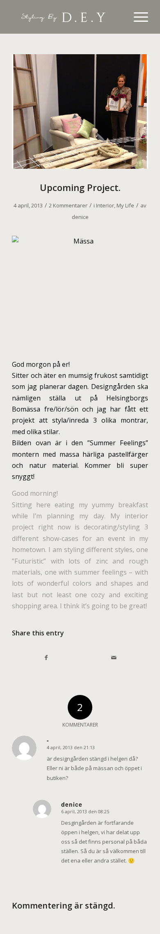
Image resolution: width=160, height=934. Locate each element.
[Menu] (137, 16)
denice (80, 217)
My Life (125, 205)
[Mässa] (80, 111)
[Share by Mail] (114, 657)
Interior (105, 205)
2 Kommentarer (68, 205)
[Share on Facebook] (46, 657)
